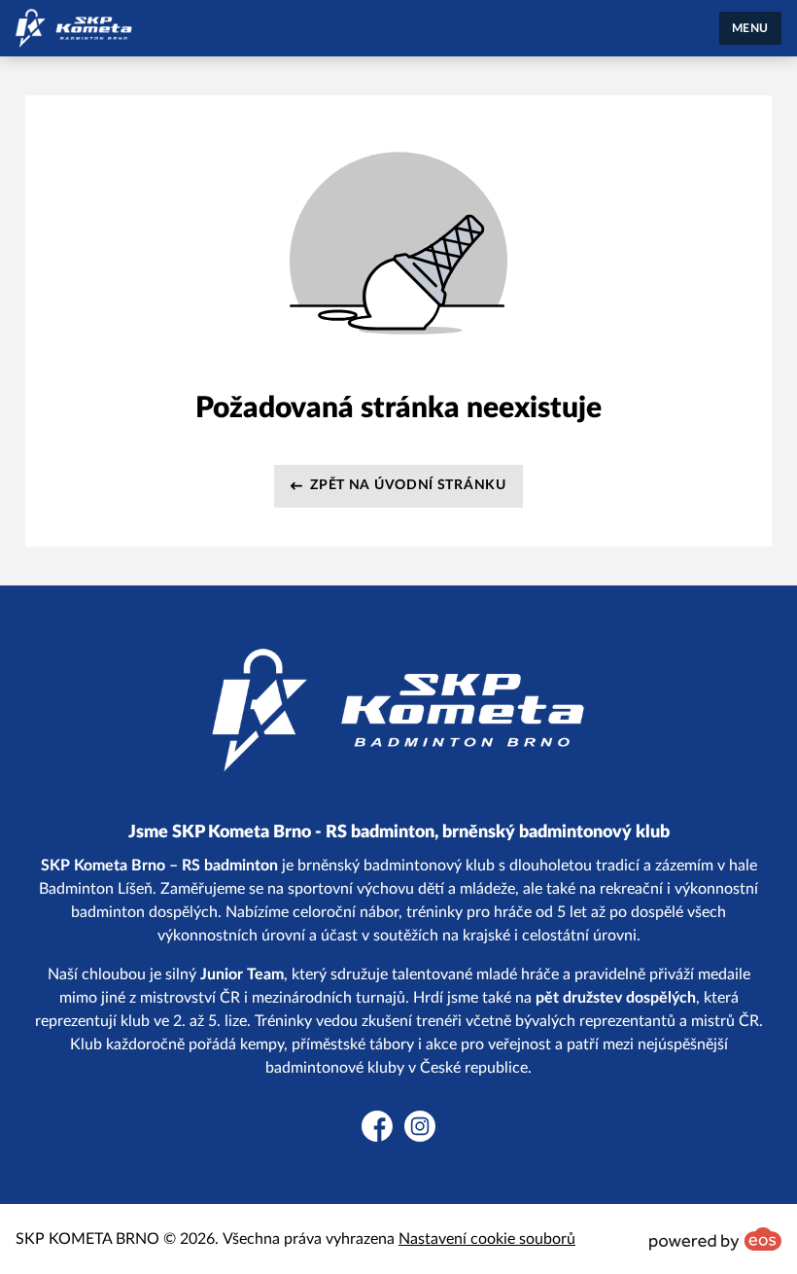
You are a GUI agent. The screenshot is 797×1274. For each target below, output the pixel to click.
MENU (750, 28)
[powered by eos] (715, 1239)
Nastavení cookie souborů (486, 1239)
